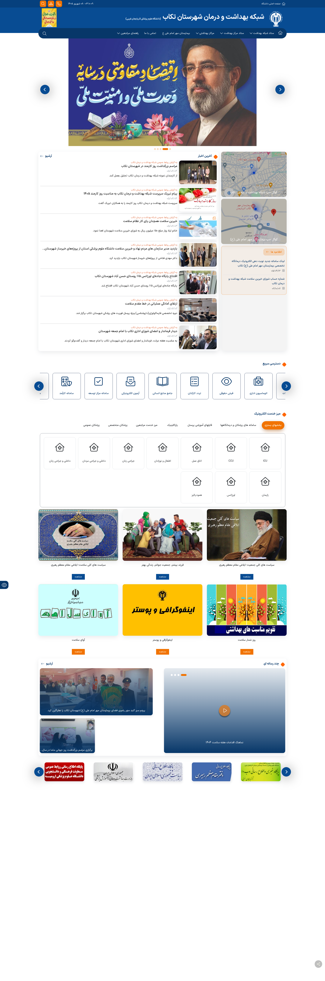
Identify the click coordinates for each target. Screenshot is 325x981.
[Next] (280, 89)
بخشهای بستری (273, 425)
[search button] (44, 5)
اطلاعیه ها (276, 252)
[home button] (280, 5)
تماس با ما (150, 6)
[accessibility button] (4, 585)
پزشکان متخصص (118, 425)
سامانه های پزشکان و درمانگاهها (238, 425)
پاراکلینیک (172, 425)
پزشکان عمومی (91, 425)
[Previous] (45, 89)
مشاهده (246, 576)
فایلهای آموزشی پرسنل (200, 425)
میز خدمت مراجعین (146, 425)
